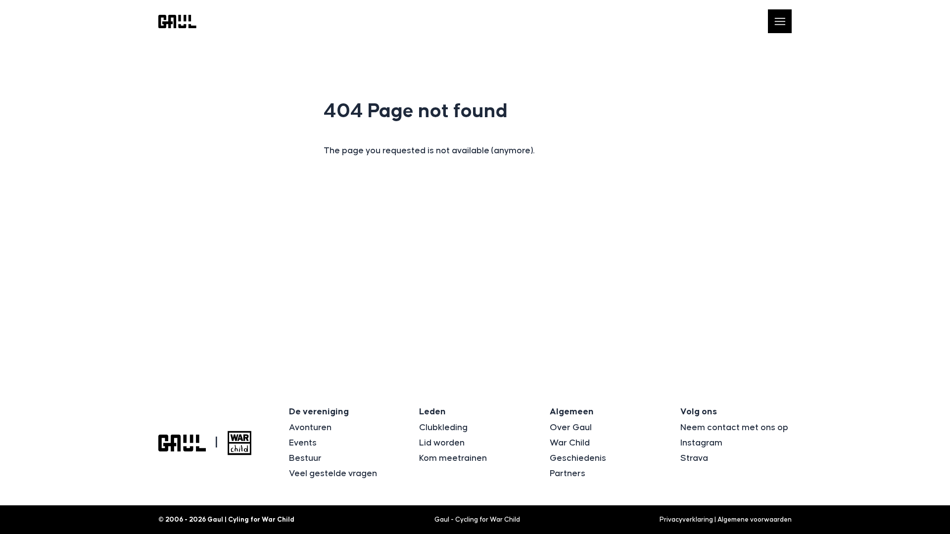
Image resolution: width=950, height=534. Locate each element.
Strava (694, 458)
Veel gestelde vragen (333, 473)
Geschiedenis (578, 458)
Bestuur (305, 458)
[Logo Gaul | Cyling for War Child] (177, 21)
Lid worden (442, 443)
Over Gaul (571, 427)
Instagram (701, 443)
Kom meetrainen (453, 458)
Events (303, 443)
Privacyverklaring (686, 519)
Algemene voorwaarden (754, 519)
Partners (567, 473)
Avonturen (310, 427)
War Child (570, 443)
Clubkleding (443, 427)
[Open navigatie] (780, 21)
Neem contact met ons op (734, 427)
